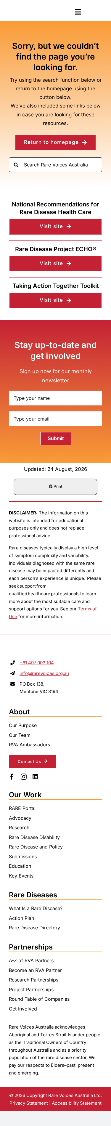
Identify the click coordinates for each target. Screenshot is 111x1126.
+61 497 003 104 (37, 662)
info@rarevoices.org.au (44, 673)
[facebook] (12, 777)
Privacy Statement (28, 1103)
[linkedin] (35, 777)
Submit (56, 438)
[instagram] (24, 777)
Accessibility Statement (77, 1103)
